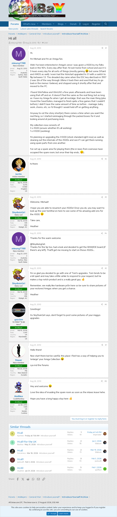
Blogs (60, 24)
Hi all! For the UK (26, 441)
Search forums (46, 29)
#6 (106, 304)
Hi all (20, 432)
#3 (106, 197)
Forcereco (21, 453)
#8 (106, 381)
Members (46, 24)
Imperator (97, 435)
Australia (24, 73)
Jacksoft (20, 462)
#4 (106, 233)
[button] (38, 24)
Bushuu (20, 444)
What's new (29, 24)
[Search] (105, 24)
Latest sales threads (29, 29)
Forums (15, 24)
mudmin (20, 471)
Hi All (20, 467)
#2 (106, 159)
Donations (75, 24)
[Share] (102, 48)
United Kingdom (24, 188)
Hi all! (20, 459)
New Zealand (22, 373)
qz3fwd (98, 470)
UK (26, 335)
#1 (106, 48)
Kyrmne (20, 436)
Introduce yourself (48, 436)
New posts (13, 29)
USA (25, 225)
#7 (106, 345)
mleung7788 (16, 43)
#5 (106, 268)
